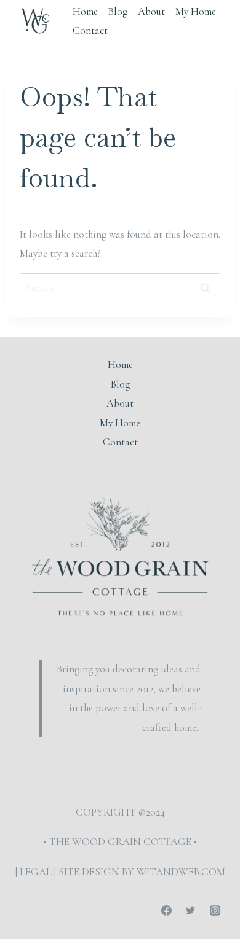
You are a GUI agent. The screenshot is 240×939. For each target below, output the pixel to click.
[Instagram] (214, 910)
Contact (90, 30)
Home (85, 11)
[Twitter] (190, 910)
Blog (117, 11)
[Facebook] (166, 910)
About (151, 11)
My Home (195, 11)
